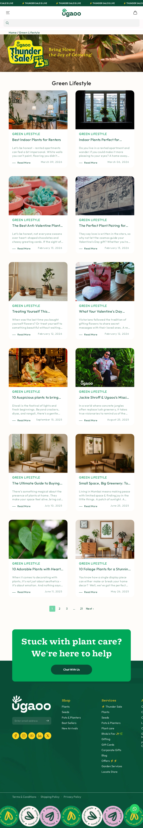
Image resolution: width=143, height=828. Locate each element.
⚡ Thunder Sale (111, 706)
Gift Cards (107, 744)
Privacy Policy (72, 796)
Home (13, 32)
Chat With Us (71, 669)
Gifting (105, 739)
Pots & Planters (71, 717)
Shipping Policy (50, 796)
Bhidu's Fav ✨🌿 (112, 733)
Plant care (107, 728)
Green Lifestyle (29, 32)
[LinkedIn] (39, 735)
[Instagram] (23, 735)
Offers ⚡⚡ (109, 760)
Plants (66, 706)
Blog (104, 755)
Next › (90, 608)
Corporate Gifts (111, 750)
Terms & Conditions (24, 796)
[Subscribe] (47, 720)
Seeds (65, 712)
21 (81, 608)
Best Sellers (69, 723)
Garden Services (111, 766)
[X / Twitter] (47, 735)
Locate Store (109, 771)
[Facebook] (15, 735)
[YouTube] (31, 735)
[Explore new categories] (71, 53)
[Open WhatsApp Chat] (135, 809)
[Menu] (7, 13)
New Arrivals (70, 728)
